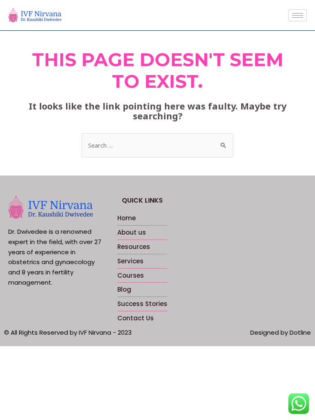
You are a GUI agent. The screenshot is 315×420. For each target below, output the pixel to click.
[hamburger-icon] (297, 15)
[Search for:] (157, 145)
